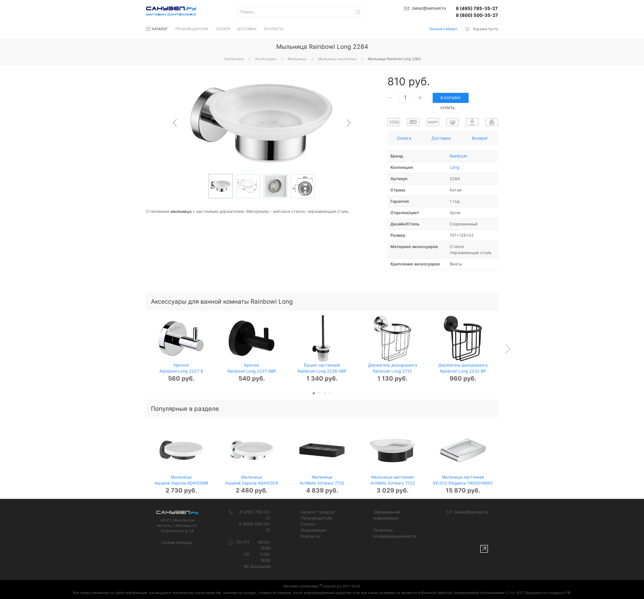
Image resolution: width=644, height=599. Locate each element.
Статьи (308, 524)
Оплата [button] (404, 138)
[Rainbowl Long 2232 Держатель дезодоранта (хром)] (392, 338)
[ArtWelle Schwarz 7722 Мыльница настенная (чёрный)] (392, 450)
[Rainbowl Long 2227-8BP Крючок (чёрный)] (251, 338)
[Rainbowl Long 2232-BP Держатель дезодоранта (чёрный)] (463, 338)
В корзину (450, 98)
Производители (191, 29)
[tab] (313, 393)
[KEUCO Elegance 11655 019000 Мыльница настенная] (463, 450)
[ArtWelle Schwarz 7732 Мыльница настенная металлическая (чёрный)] (322, 450)
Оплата (223, 29)
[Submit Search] (358, 12)
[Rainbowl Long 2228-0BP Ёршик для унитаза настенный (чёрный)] (322, 338)
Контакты (273, 29)
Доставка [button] (441, 138)
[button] (507, 348)
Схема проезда (177, 542)
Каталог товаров (317, 511)
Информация (314, 530)
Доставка (246, 29)
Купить (447, 108)
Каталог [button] (160, 29)
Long (454, 167)
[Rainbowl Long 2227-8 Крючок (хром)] (181, 338)
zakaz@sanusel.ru (470, 511)
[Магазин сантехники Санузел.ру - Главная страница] (166, 12)
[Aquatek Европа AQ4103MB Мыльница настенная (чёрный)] (181, 450)
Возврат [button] (480, 138)
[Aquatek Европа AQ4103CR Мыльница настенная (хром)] (251, 450)
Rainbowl (458, 155)
